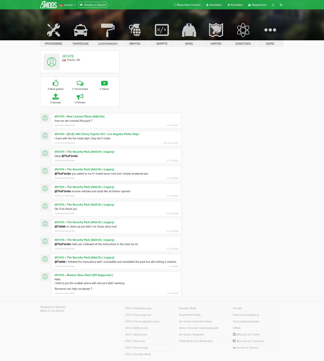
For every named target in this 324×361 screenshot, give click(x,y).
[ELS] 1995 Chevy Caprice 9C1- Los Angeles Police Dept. (103, 134)
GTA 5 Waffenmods (136, 328)
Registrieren (258, 5)
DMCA (237, 328)
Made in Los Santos (52, 310)
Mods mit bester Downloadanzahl (199, 328)
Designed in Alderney (53, 307)
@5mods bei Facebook (250, 341)
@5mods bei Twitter (248, 334)
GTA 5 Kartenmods (136, 347)
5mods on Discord (247, 347)
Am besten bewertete (191, 334)
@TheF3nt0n (70, 156)
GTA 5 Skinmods (135, 341)
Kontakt (237, 308)
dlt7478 (68, 55)
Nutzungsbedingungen (246, 321)
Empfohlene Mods (190, 315)
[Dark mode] (273, 4)
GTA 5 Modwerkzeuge (138, 308)
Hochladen (215, 5)
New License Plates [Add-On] (85, 116)
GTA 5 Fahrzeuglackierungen (142, 321)
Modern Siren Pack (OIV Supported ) (90, 275)
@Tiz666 (60, 226)
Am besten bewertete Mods (195, 321)
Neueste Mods (187, 308)
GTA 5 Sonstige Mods (138, 354)
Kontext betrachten (66, 125)
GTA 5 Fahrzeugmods (138, 315)
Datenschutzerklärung (246, 315)
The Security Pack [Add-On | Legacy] (90, 151)
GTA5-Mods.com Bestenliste (196, 341)
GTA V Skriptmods (136, 334)
